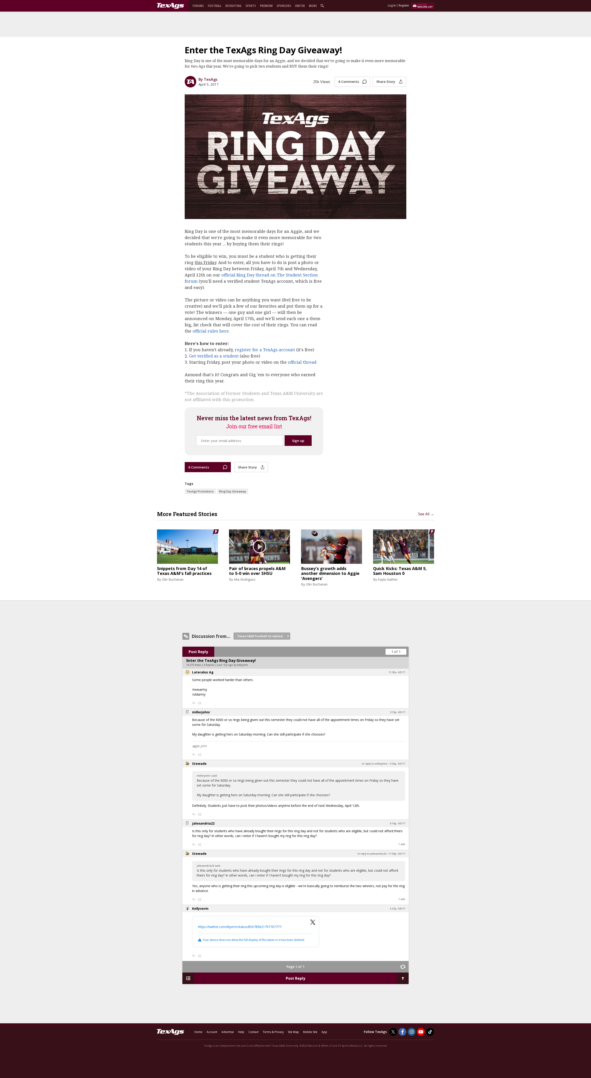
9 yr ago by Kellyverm (235, 665)
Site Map (293, 1032)
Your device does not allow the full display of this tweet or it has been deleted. (254, 940)
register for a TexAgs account (265, 349)
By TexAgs (208, 79)
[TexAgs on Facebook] (402, 1032)
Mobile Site (310, 1032)
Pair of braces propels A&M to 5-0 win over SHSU (257, 571)
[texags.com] (170, 6)
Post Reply (198, 651)
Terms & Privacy (273, 1032)
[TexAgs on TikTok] (430, 1032)
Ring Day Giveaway (232, 491)
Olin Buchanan (173, 579)
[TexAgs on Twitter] (393, 1032)
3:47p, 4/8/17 (397, 908)
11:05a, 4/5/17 (397, 672)
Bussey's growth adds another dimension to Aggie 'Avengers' (330, 573)
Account (212, 1032)
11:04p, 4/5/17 (397, 853)
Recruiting (233, 5)
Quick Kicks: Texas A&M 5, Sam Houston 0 (400, 571)
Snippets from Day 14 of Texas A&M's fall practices (184, 571)
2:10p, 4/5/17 (397, 712)
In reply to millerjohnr (375, 763)
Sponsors (284, 5)
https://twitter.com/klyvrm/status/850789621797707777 (239, 927)
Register (404, 5)
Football (214, 5)
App (324, 1032)
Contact (253, 1032)
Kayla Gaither (388, 579)
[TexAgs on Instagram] (412, 1032)
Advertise (227, 1032)
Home (198, 1032)
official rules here (211, 331)
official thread (302, 362)
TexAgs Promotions (200, 491)
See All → (426, 513)
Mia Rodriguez (244, 579)
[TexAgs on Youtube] (421, 1032)
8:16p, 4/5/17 (397, 823)
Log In (392, 5)
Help (241, 1032)
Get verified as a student (214, 356)
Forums (198, 5)
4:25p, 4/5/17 (397, 763)
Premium (266, 5)
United (300, 5)
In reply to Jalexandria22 (372, 853)
